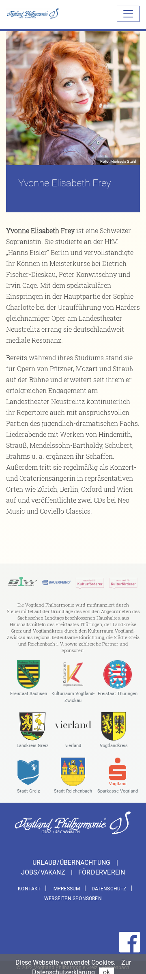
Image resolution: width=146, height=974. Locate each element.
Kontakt (29, 889)
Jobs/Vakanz (44, 872)
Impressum (66, 889)
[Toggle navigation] (128, 14)
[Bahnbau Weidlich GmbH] (23, 582)
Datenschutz (109, 889)
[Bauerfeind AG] (56, 582)
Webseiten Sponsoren (73, 898)
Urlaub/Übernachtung (72, 862)
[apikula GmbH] (90, 582)
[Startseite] (32, 13)
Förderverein (101, 872)
